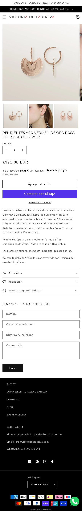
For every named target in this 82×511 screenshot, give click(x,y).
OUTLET (11, 383)
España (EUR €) (39, 484)
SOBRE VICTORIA (16, 414)
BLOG (10, 406)
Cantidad (7, 143)
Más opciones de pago (40, 202)
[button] (4, 17)
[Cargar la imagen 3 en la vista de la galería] (66, 116)
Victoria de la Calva (44, 509)
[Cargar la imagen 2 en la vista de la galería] (41, 116)
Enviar (13, 368)
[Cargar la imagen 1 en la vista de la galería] (15, 116)
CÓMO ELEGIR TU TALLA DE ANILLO (27, 391)
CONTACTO (13, 399)
